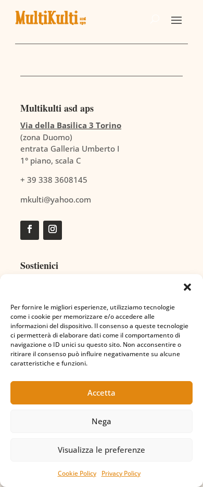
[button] (187, 287)
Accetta (101, 392)
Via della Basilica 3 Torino (70, 125)
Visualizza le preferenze (101, 449)
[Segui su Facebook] (29, 230)
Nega (101, 421)
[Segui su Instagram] (52, 230)
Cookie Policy (77, 473)
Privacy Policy (121, 473)
